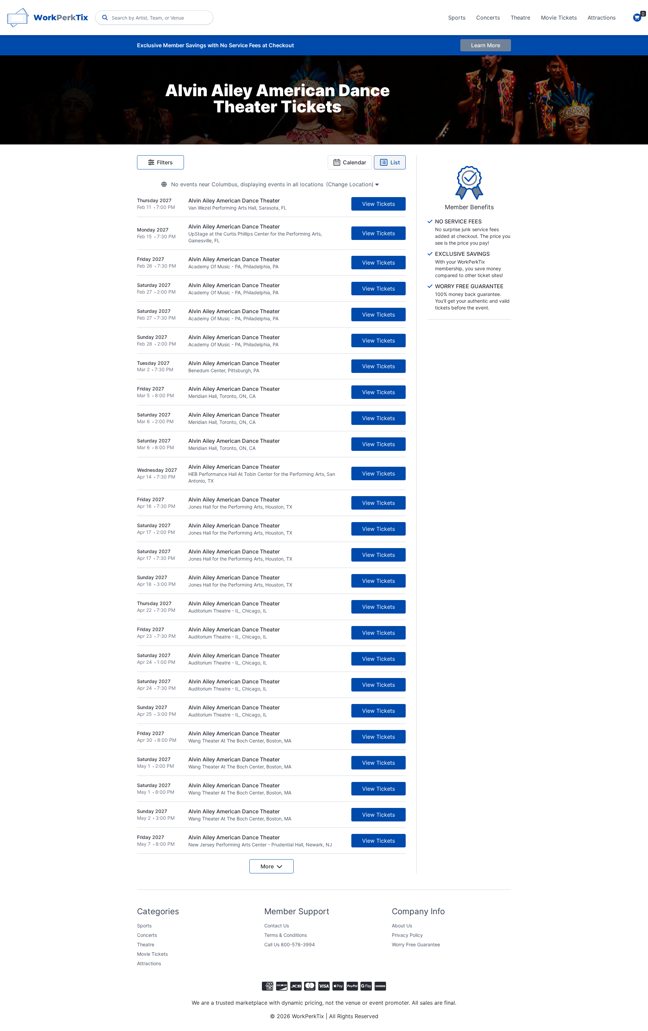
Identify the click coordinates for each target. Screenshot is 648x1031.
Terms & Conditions (285, 935)
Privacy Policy (407, 935)
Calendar (354, 162)
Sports (456, 17)
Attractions (602, 17)
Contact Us (276, 925)
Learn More (485, 45)
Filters (165, 162)
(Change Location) (350, 184)
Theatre (520, 17)
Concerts (488, 17)
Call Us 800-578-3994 (289, 944)
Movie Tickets (559, 17)
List (395, 162)
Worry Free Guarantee (416, 944)
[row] (271, 204)
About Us (402, 925)
